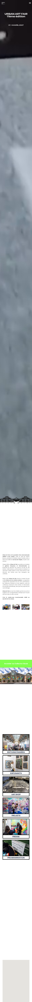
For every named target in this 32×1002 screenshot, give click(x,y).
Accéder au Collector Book (16, 663)
